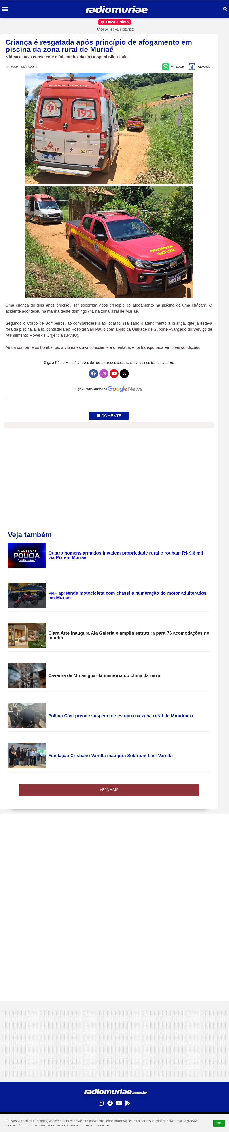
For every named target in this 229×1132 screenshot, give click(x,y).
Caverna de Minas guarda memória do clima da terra (104, 675)
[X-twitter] (124, 373)
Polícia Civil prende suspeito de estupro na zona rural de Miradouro (120, 715)
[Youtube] (114, 373)
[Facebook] (93, 373)
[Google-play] (127, 1103)
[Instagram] (103, 373)
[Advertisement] (114, 845)
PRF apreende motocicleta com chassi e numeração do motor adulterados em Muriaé (127, 595)
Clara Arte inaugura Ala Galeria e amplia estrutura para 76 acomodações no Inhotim (128, 635)
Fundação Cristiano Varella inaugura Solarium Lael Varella (110, 755)
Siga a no (91, 389)
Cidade (128, 29)
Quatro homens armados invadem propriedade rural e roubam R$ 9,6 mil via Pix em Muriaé (125, 555)
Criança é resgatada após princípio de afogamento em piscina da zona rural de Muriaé (99, 45)
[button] (5, 9)
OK (219, 1123)
